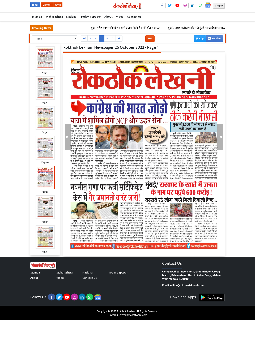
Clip (201, 38)
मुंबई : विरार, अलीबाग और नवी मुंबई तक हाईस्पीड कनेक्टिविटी (183, 28)
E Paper (219, 6)
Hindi (35, 4)
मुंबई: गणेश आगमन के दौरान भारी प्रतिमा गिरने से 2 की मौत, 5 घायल (109, 28)
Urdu (58, 4)
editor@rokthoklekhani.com (187, 285)
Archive (216, 38)
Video (120, 16)
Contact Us (134, 16)
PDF (150, 38)
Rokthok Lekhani (126, 311)
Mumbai (37, 16)
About (108, 16)
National (71, 16)
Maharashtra (54, 16)
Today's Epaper (91, 16)
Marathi (46, 4)
